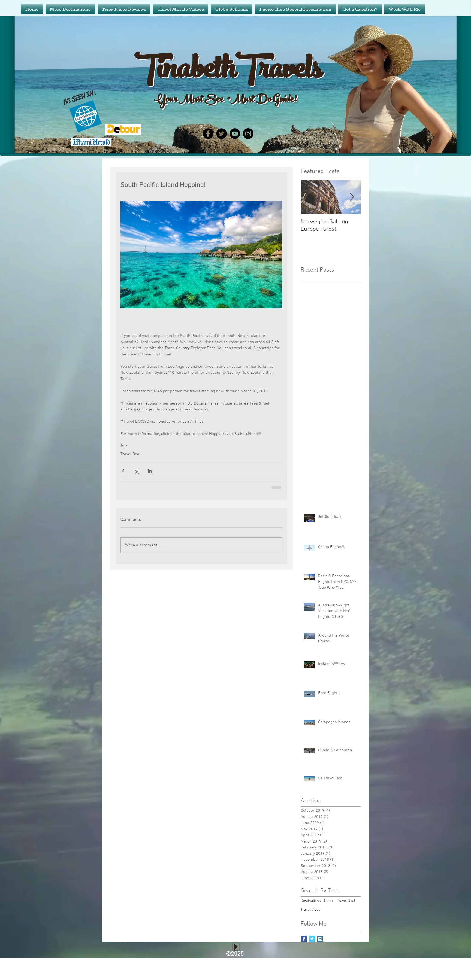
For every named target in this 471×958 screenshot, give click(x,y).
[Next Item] (351, 197)
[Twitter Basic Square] (312, 943)
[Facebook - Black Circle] (208, 133)
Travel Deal (130, 454)
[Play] (236, 951)
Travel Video (310, 914)
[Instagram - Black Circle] (248, 133)
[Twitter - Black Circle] (221, 133)
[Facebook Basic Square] (304, 943)
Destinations (311, 905)
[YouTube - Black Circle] (235, 133)
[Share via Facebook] (123, 471)
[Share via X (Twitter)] (136, 471)
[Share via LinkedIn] (149, 471)
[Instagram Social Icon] (320, 943)
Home (329, 905)
